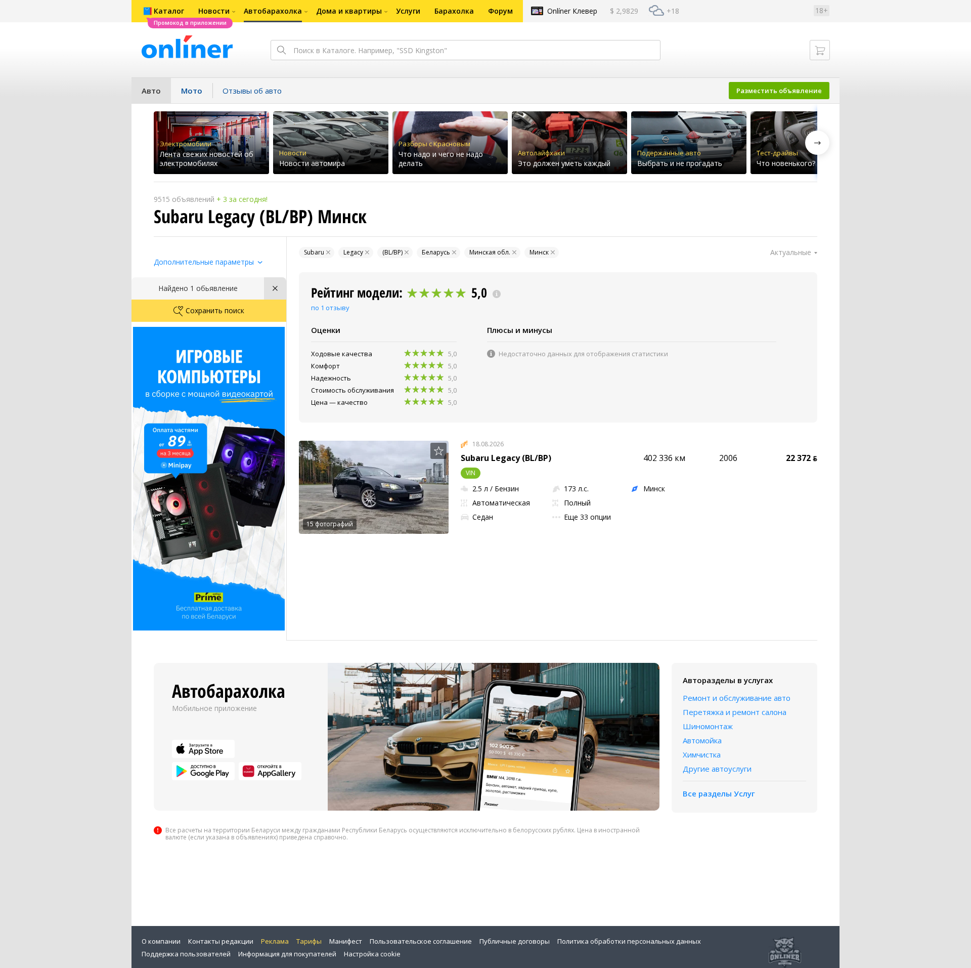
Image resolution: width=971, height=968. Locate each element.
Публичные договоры (514, 941)
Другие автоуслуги (717, 769)
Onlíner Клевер (572, 11)
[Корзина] (820, 50)
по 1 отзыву (330, 308)
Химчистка (702, 754)
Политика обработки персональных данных (629, 941)
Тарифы (309, 941)
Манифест (345, 941)
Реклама (275, 941)
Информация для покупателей (287, 953)
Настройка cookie (372, 953)
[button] (817, 143)
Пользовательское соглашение (421, 941)
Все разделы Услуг (719, 793)
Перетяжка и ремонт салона (734, 712)
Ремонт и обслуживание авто (736, 698)
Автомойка (702, 740)
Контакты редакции (220, 941)
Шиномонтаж (708, 726)
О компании (161, 941)
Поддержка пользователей (186, 953)
